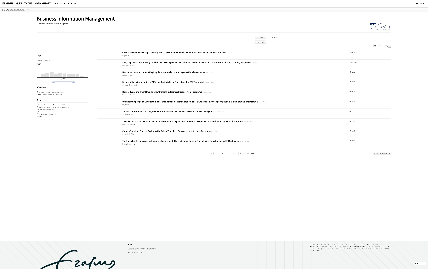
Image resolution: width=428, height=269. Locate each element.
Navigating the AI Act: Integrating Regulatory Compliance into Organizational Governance (164, 72)
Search (260, 38)
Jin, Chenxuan (127, 115)
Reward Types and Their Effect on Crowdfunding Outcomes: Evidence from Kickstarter (162, 92)
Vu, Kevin (125, 105)
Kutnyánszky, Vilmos (129, 65)
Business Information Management (51, 105)
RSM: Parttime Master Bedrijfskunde (51, 94)
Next (252, 153)
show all (40, 117)
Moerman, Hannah (129, 124)
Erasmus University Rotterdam (142, 248)
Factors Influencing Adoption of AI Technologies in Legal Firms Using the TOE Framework (163, 82)
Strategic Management (46, 110)
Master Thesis (44, 60)
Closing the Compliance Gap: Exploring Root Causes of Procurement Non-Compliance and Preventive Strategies (174, 52)
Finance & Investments (46, 112)
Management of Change (47, 114)
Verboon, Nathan (128, 95)
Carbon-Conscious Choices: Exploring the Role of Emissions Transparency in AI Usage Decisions (166, 131)
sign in (421, 3)
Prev (210, 153)
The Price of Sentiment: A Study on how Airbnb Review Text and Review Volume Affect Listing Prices (168, 111)
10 (248, 153)
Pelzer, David (127, 75)
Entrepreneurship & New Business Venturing (53, 107)
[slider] (63, 81)
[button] (62, 81)
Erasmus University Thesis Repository (26, 3)
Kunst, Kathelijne (128, 144)
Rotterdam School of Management (13, 9)
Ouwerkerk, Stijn (128, 134)
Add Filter (260, 42)
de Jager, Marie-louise (130, 85)
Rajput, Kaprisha (128, 56)
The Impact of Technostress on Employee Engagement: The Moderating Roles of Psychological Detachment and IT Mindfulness (181, 141)
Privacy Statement (136, 252)
